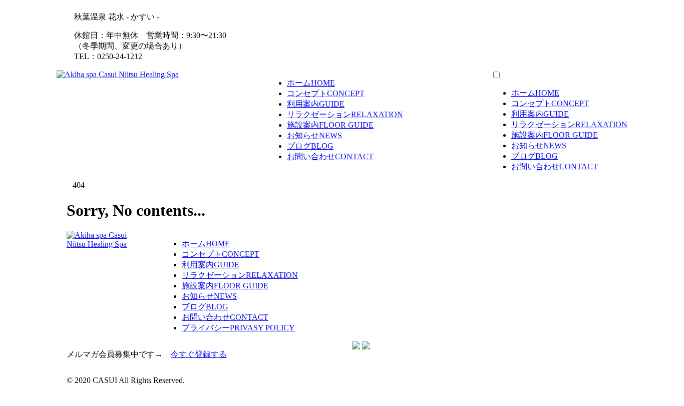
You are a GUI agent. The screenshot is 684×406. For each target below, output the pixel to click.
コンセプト (326, 93)
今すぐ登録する (199, 354)
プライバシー (238, 327)
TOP (16, 397)
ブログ (310, 146)
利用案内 (316, 104)
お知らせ (314, 135)
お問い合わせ (330, 156)
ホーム (311, 83)
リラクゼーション (345, 114)
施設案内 (330, 125)
